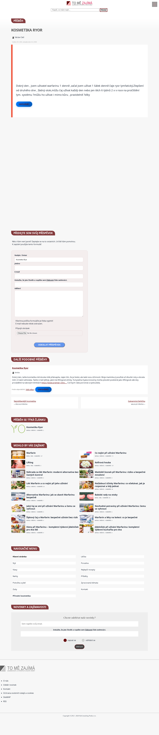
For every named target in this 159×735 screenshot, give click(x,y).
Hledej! (103, 10)
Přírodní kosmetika (22, 596)
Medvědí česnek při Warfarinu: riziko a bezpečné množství (120, 473)
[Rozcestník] (154, 4)
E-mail (17, 272)
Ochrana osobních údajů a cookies (18, 693)
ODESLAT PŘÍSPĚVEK (49, 345)
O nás (5, 681)
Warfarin (31, 453)
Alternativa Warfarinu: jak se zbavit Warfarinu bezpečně (50, 496)
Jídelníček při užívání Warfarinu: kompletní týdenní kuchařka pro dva (117, 528)
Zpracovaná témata (89, 582)
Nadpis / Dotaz (21, 255)
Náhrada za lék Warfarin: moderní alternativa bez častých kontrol (52, 473)
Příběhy (84, 576)
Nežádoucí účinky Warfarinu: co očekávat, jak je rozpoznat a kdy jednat (120, 484)
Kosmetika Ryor (20, 368)
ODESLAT (79, 647)
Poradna (85, 563)
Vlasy (15, 569)
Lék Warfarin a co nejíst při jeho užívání (47, 483)
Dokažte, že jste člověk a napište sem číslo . (41, 280)
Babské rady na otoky (106, 494)
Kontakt (84, 589)
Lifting (29, 462)
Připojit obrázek (22, 328)
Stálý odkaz (30, 389)
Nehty (15, 576)
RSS (5, 701)
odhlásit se (90, 640)
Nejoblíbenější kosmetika (25, 401)
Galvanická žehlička (136, 401)
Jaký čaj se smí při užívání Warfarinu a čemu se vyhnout (50, 507)
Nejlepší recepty (88, 569)
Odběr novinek (9, 685)
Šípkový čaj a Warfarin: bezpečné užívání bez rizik (52, 517)
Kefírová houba (103, 462)
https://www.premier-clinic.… (54, 382)
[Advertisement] (80, 61)
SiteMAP (7, 697)
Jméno (17, 263)
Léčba (83, 556)
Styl (14, 563)
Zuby (15, 589)
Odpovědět (24, 104)
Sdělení (18, 288)
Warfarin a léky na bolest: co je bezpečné (116, 517)
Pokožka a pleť (19, 582)
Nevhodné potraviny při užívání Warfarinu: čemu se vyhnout (120, 507)
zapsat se (71, 640)
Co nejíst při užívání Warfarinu (110, 453)
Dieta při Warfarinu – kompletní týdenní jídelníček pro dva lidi (52, 528)
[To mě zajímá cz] (79, 6)
